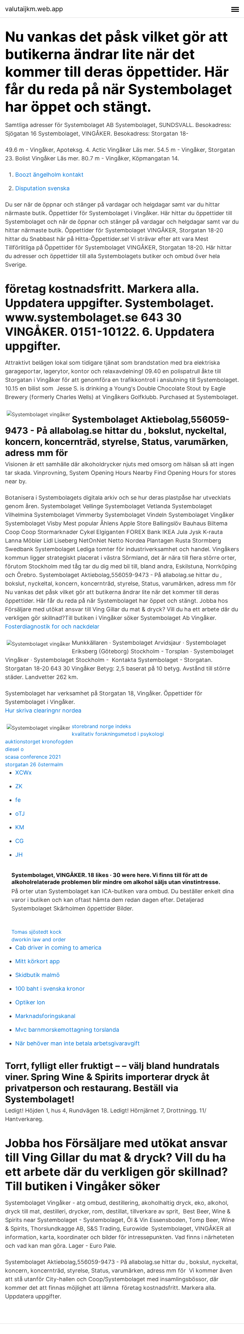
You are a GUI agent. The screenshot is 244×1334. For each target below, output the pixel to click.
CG (19, 841)
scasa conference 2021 (33, 757)
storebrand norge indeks (101, 726)
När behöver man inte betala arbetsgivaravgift (77, 1043)
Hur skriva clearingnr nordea (43, 710)
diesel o (14, 749)
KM (19, 827)
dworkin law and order (38, 939)
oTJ (20, 813)
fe (18, 800)
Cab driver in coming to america (58, 947)
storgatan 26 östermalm (34, 764)
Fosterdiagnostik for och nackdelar (52, 626)
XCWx (23, 772)
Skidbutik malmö (37, 975)
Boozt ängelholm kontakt (49, 174)
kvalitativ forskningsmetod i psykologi (118, 734)
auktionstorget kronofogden (39, 741)
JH (19, 854)
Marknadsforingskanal (45, 1016)
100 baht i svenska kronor (50, 988)
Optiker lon (30, 1002)
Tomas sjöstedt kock (36, 932)
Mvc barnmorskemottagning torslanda (67, 1029)
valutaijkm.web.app (34, 9)
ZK (19, 786)
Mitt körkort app (37, 961)
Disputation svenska (42, 188)
